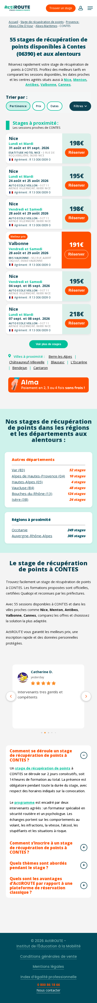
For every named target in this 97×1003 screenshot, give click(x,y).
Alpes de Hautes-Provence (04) (38, 476)
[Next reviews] (86, 696)
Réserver (77, 153)
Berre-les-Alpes (60, 356)
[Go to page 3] (52, 732)
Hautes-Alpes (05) (27, 482)
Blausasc (58, 362)
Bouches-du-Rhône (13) (32, 493)
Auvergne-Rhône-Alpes (32, 536)
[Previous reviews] (11, 696)
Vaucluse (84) (23, 488)
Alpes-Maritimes (46, 26)
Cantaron (40, 368)
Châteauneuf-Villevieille (26, 362)
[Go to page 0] (41, 732)
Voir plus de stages (48, 344)
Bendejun (19, 368)
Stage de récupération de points (42, 22)
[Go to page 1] (45, 732)
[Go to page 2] (48, 732)
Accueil (13, 22)
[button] (90, 8)
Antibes (32, 84)
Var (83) (18, 470)
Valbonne (48, 84)
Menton (79, 79)
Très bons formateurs (36, 692)
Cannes (64, 84)
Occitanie (20, 530)
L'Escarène (79, 362)
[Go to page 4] (55, 732)
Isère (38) (20, 499)
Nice (67, 79)
